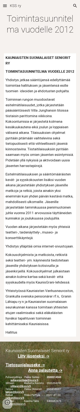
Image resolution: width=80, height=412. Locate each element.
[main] (40, 24)
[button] (5, 5)
